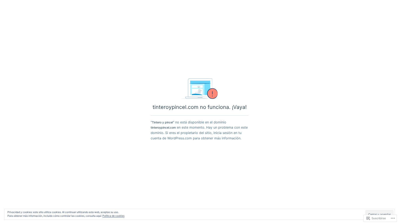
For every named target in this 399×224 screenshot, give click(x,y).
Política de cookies (113, 215)
